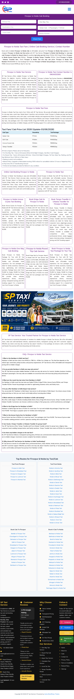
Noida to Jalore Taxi (56, 491)
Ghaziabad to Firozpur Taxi (18, 545)
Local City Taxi (45, 666)
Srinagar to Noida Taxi (56, 582)
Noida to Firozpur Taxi (18, 562)
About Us (64, 650)
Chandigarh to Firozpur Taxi (18, 536)
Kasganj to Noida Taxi (56, 556)
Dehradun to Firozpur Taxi (18, 539)
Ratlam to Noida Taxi (56, 574)
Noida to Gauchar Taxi (56, 485)
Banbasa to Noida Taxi (56, 533)
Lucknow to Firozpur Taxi (18, 554)
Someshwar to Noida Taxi (56, 579)
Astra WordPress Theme (51, 694)
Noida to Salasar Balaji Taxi (56, 514)
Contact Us (64, 657)
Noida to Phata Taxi (56, 508)
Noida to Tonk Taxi (56, 520)
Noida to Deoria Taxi (56, 482)
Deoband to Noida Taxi (56, 542)
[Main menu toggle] (69, 9)
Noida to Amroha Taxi (56, 468)
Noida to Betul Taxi (56, 474)
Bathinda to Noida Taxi (56, 536)
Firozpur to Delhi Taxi (18, 468)
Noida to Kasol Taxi (56, 494)
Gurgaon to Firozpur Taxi (18, 548)
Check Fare (37, 39)
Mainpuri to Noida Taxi (56, 562)
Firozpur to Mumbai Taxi (18, 479)
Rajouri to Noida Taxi (56, 571)
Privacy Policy (65, 660)
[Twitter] (5, 2)
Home (63, 647)
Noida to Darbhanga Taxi (55, 479)
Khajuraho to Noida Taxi (56, 559)
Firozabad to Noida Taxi (56, 545)
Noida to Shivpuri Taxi (56, 517)
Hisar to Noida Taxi (56, 551)
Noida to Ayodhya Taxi (56, 471)
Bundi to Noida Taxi (56, 539)
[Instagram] (8, 2)
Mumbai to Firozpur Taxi (18, 559)
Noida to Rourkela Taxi (56, 511)
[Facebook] (2, 2)
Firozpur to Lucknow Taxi (18, 477)
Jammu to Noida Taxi (55, 554)
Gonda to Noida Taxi (56, 548)
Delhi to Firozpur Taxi (18, 542)
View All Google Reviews (27, 677)
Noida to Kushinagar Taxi (56, 497)
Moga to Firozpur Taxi (18, 556)
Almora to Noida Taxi (56, 585)
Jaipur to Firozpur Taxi (18, 551)
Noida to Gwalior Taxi (55, 488)
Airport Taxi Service (47, 658)
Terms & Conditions (67, 663)
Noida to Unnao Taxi (56, 523)
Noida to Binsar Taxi (56, 477)
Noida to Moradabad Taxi (56, 502)
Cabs (62, 654)
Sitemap (63, 669)
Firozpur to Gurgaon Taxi (18, 474)
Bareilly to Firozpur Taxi (18, 533)
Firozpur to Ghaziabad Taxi (18, 471)
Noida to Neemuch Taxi (56, 505)
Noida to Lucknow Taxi (56, 500)
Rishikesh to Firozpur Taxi (18, 565)
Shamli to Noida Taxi (56, 577)
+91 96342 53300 (8, 648)
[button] (64, 2)
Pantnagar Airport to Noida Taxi (56, 588)
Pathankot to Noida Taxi (56, 568)
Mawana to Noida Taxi (56, 565)
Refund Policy (65, 666)
